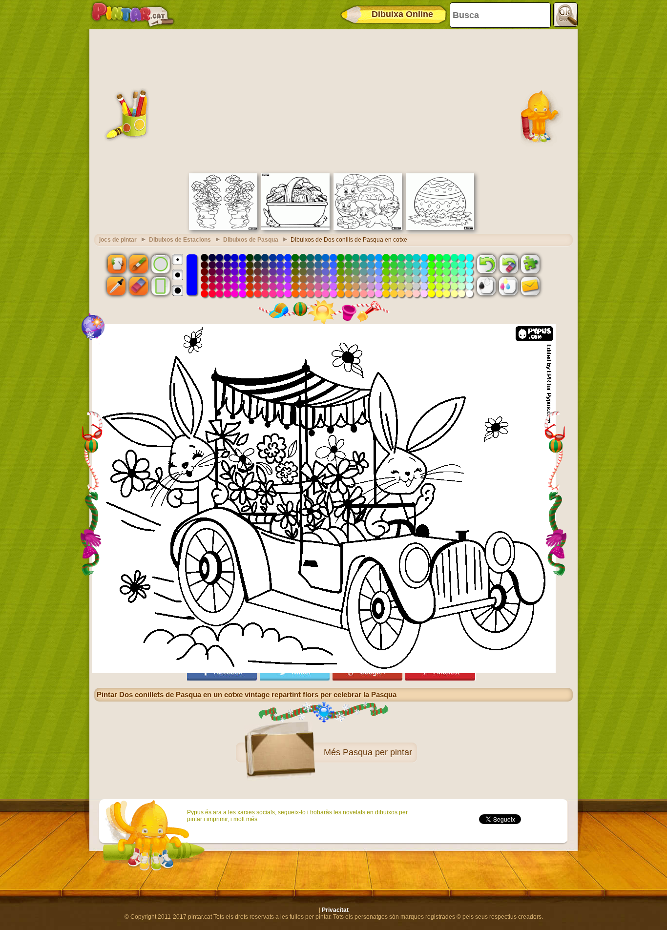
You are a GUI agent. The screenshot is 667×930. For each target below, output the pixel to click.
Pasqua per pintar (377, 752)
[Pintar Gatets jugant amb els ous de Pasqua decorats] (368, 228)
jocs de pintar (118, 239)
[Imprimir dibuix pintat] (508, 286)
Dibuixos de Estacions (180, 239)
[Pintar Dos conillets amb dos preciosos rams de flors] (223, 228)
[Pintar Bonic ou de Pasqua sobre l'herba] (440, 228)
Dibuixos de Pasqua (250, 239)
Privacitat (335, 910)
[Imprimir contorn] (486, 286)
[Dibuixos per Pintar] (132, 14)
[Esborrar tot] (508, 263)
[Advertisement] (333, 100)
